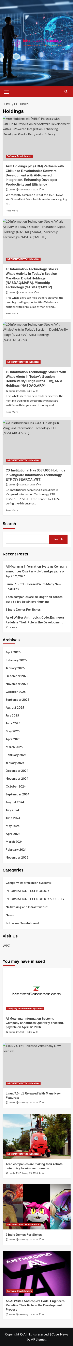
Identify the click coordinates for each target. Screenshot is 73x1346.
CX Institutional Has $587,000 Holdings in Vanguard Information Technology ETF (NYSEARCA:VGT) (35, 475)
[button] (7, 91)
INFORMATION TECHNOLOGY (23, 259)
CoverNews (60, 1334)
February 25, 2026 (28, 1173)
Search (9, 523)
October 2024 (16, 786)
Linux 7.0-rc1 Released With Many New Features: (33, 586)
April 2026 (13, 652)
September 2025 (17, 699)
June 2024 (13, 818)
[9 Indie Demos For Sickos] (37, 1206)
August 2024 (15, 802)
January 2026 (15, 668)
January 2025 (15, 762)
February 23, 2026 (28, 1314)
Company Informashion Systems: (29, 882)
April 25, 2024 (26, 292)
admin (12, 189)
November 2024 (17, 778)
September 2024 (17, 794)
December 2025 (17, 676)
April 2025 (13, 739)
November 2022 (17, 857)
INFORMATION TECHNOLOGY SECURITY (35, 899)
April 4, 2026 (25, 1032)
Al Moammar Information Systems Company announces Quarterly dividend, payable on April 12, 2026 (36, 571)
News (10, 915)
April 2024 (13, 833)
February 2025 (16, 755)
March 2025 (14, 747)
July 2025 (12, 715)
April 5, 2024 (25, 391)
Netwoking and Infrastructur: (27, 907)
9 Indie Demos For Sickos (23, 609)
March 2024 (14, 841)
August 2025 (15, 707)
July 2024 (12, 810)
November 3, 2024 (28, 189)
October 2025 (16, 691)
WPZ (6, 945)
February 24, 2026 (28, 1239)
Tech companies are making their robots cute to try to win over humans (34, 599)
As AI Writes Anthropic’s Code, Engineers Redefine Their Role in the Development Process (35, 622)
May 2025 (13, 731)
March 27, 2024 (27, 484)
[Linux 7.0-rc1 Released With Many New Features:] (37, 1065)
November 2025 (17, 684)
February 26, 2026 (28, 1102)
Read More (12, 210)
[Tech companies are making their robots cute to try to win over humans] (37, 1136)
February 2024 (16, 849)
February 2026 (16, 660)
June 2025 (13, 723)
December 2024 (17, 770)
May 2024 (13, 826)
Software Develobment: (19, 156)
